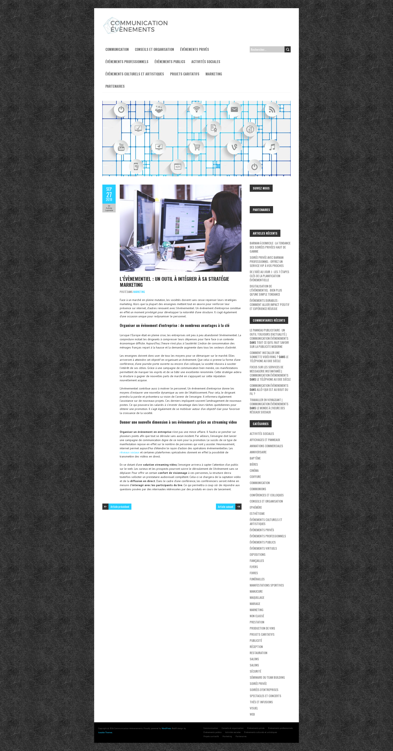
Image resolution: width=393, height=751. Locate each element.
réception (256, 646)
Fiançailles (257, 560)
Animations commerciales (266, 446)
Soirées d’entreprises (264, 689)
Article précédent (120, 506)
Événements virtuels (263, 548)
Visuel (254, 708)
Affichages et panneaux (265, 439)
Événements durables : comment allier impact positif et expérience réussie (269, 304)
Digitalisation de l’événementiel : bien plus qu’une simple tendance (266, 290)
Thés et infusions (261, 702)
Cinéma (254, 470)
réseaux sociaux (129, 452)
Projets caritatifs (184, 73)
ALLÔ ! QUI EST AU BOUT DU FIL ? (269, 391)
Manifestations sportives (267, 585)
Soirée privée (258, 683)
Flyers (254, 566)
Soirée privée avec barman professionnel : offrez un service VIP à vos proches (267, 261)
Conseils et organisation (154, 49)
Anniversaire (258, 452)
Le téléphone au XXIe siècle (269, 358)
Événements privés (194, 49)
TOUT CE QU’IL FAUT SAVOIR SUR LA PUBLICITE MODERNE (269, 344)
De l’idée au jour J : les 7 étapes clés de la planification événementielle (269, 275)
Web (252, 714)
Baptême (255, 458)
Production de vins (262, 628)
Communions (258, 489)
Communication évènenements (269, 385)
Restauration (258, 652)
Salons (254, 659)
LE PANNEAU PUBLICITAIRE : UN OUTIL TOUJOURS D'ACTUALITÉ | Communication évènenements (269, 334)
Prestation (257, 622)
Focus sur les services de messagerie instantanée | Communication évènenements (269, 371)
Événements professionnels (126, 61)
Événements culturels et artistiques (134, 73)
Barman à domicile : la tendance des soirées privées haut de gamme (270, 247)
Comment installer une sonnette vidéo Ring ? (265, 354)
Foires (254, 573)
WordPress (166, 728)
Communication (117, 49)
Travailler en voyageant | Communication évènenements (269, 401)
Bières (254, 464)
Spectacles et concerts (265, 695)
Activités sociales (205, 61)
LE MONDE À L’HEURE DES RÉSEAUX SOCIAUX (267, 410)
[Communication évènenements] (136, 18)
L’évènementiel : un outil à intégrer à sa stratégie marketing (174, 281)
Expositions (257, 554)
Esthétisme (257, 513)
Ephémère (256, 507)
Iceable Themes (105, 732)
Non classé (257, 616)
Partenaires (115, 86)
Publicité (256, 640)
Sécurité (255, 671)
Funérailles (257, 579)
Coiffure (255, 476)
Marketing (214, 73)
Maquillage (257, 597)
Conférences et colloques (267, 495)
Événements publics (170, 61)
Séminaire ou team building (267, 677)
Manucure (256, 591)
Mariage (255, 603)
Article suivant (225, 506)
